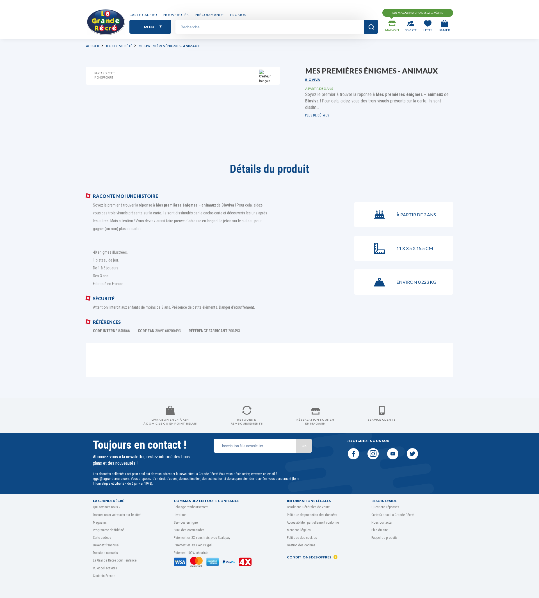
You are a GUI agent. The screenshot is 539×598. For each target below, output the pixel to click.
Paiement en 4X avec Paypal (193, 545)
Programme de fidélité (108, 530)
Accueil (93, 46)
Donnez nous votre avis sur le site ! (117, 515)
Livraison (180, 515)
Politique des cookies (302, 538)
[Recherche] (371, 27)
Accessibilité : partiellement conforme (313, 522)
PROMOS (238, 15)
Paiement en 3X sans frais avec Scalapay (202, 538)
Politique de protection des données (312, 515)
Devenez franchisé (105, 545)
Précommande (209, 15)
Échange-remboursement (191, 507)
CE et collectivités (105, 568)
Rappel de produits (384, 538)
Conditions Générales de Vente (308, 507)
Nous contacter (381, 522)
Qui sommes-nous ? (106, 507)
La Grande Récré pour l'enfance (114, 560)
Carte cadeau (143, 15)
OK (304, 446)
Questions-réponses (385, 507)
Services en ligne (186, 522)
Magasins (100, 522)
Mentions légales (299, 530)
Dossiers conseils (105, 553)
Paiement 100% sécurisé (190, 553)
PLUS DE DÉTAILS (317, 115)
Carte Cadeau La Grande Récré (392, 515)
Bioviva (312, 79)
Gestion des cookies (301, 545)
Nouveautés (176, 15)
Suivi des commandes (189, 530)
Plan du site (379, 530)
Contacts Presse (104, 576)
